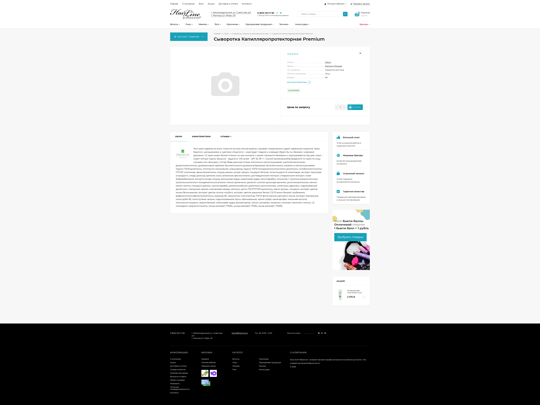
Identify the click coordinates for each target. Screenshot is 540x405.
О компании (188, 4)
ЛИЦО (328, 62)
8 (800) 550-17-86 (265, 13)
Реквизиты (175, 384)
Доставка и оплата (228, 4)
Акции (211, 4)
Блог (201, 4)
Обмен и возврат (177, 380)
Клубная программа (179, 373)
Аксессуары (264, 369)
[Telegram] (281, 13)
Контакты (247, 4)
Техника (262, 366)
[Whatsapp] (277, 13)
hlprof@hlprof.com (240, 333)
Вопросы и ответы (178, 376)
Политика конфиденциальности (180, 388)
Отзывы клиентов (177, 369)
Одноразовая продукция (270, 362)
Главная (174, 4)
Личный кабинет (208, 362)
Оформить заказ (208, 366)
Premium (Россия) (333, 66)
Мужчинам (264, 359)
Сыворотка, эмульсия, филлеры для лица (250, 34)
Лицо (226, 34)
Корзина (205, 359)
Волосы (235, 359)
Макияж (236, 366)
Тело (234, 369)
